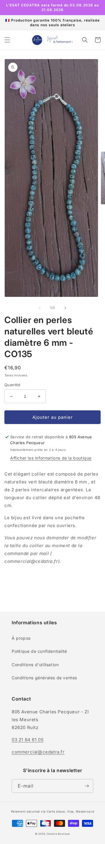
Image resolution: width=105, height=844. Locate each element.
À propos (21, 638)
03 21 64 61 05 (27, 739)
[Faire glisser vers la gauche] (39, 308)
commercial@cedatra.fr (38, 752)
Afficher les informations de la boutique (51, 457)
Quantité (12, 384)
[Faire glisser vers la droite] (65, 308)
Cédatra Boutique (58, 833)
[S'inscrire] (86, 786)
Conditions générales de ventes (44, 677)
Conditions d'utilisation (35, 664)
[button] (7, 39)
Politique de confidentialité (39, 651)
